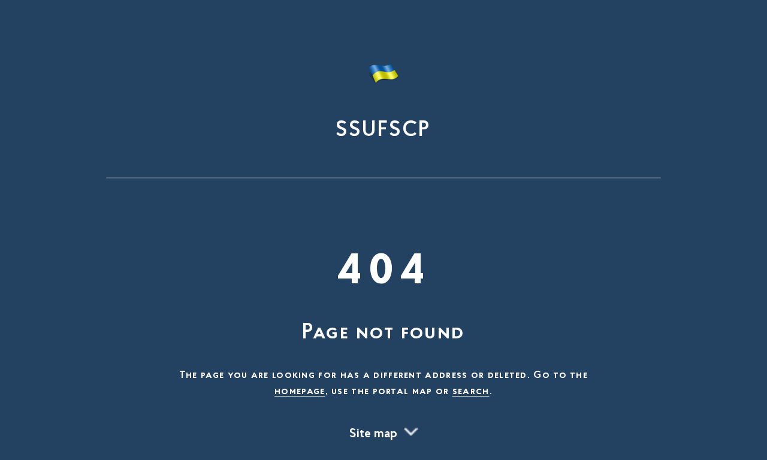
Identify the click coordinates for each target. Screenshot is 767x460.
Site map (373, 434)
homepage (299, 391)
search (471, 391)
